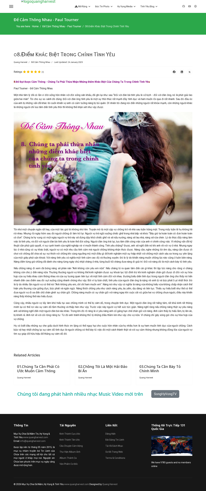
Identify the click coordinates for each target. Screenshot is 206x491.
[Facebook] (183, 6)
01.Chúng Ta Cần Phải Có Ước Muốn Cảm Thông (38, 368)
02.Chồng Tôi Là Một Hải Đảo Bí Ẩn (102, 368)
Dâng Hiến (110, 433)
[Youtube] (189, 6)
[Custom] (195, 6)
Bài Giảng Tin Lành (114, 439)
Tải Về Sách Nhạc (114, 446)
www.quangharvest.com (35, 437)
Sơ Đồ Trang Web (114, 452)
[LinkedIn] (182, 72)
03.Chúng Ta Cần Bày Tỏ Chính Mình (160, 368)
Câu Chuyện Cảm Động (71, 446)
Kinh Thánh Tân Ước (70, 439)
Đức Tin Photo (102, 6)
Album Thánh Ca (68, 458)
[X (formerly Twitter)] (189, 72)
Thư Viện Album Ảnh (70, 452)
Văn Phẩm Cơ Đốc (69, 464)
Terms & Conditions (115, 458)
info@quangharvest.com (33, 441)
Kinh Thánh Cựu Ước (70, 433)
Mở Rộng (82, 6)
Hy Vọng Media (124, 6)
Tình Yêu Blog (147, 6)
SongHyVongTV (165, 394)
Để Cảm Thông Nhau (40, 62)
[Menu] (11, 6)
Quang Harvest (109, 484)
